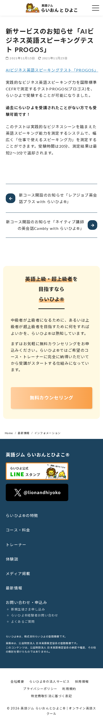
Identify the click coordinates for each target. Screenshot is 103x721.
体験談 (12, 559)
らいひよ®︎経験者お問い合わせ (34, 615)
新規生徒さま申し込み (28, 609)
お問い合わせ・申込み (26, 602)
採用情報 (82, 681)
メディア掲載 (18, 573)
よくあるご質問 (23, 621)
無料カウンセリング (52, 397)
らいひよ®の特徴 (22, 515)
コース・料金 (18, 530)
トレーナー (16, 544)
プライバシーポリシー (40, 689)
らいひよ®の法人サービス (49, 681)
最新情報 (14, 588)
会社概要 (17, 681)
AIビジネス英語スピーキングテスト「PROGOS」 (52, 70)
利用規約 (69, 689)
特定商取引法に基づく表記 (51, 696)
